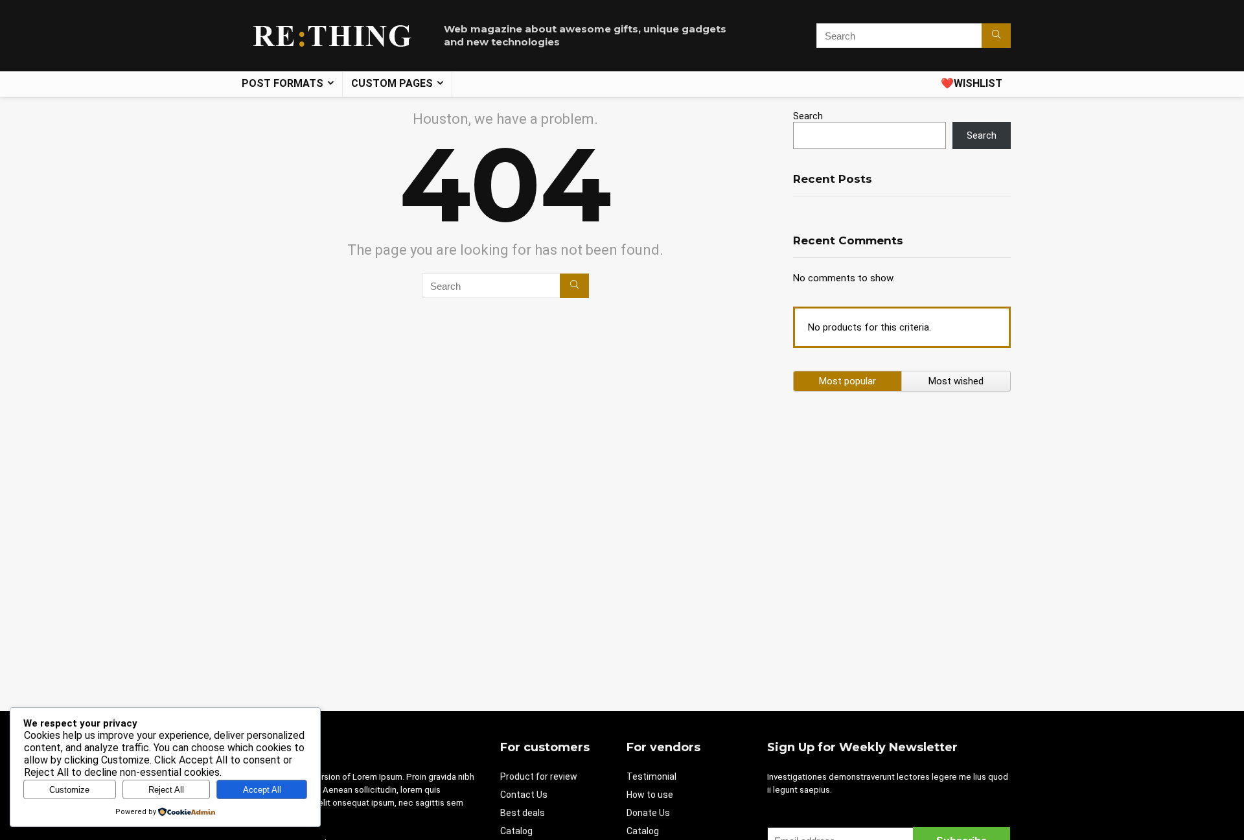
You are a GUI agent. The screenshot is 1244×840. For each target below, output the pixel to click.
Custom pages (392, 83)
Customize (69, 790)
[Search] (996, 35)
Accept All (262, 790)
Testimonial (651, 776)
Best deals (522, 813)
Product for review (538, 776)
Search (808, 116)
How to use (650, 794)
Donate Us (648, 813)
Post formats (282, 83)
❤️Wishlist (971, 83)
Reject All (166, 790)
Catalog (516, 831)
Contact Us (523, 794)
